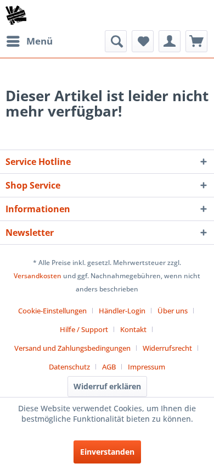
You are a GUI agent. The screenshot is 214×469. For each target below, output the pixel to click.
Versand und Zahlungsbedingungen (72, 348)
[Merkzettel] (143, 41)
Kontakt (133, 329)
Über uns (172, 311)
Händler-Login (122, 311)
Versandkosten (37, 275)
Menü (39, 41)
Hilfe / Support (84, 329)
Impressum (146, 367)
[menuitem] (29, 41)
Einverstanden (107, 451)
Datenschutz (69, 367)
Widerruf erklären (107, 386)
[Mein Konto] (170, 41)
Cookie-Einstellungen (52, 311)
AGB (109, 367)
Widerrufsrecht (167, 348)
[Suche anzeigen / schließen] (116, 41)
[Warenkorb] (196, 41)
